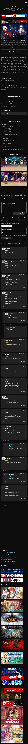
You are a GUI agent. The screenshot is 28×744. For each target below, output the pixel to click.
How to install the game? (8, 557)
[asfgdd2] (12, 715)
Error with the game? (7, 559)
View (12, 592)
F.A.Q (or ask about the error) (9, 552)
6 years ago (21, 247)
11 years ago (21, 378)
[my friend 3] (12, 575)
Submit (6, 238)
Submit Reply (17, 213)
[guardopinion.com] (12, 570)
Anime (10, 9)
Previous (5, 198)
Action (22, 8)
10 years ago (21, 274)
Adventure (6, 9)
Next (23, 198)
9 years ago (21, 260)
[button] (26, 2)
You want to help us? (7, 555)
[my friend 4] (12, 579)
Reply (24, 255)
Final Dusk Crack (5, 194)
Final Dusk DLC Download (15, 194)
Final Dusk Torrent (22, 195)
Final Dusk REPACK (13, 195)
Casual (15, 9)
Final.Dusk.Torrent (6, 114)
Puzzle (19, 9)
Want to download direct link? (9, 561)
